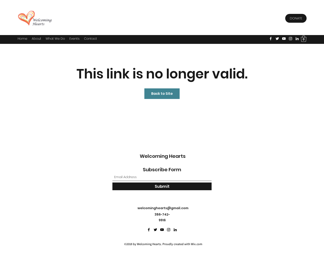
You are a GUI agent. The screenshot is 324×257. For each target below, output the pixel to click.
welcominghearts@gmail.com (163, 208)
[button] (74, 38)
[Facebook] (270, 38)
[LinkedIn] (297, 38)
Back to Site (162, 93)
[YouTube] (284, 38)
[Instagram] (290, 38)
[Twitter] (277, 38)
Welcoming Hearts (163, 156)
